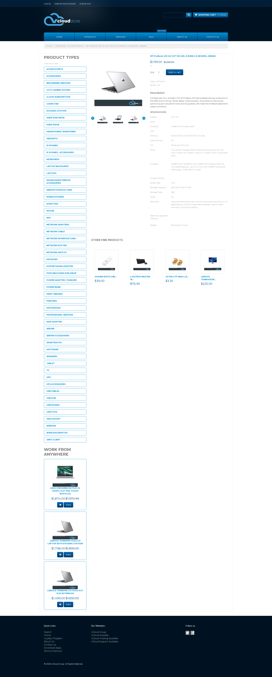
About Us (49, 641)
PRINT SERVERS (54, 294)
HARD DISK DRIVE (55, 118)
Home (59, 37)
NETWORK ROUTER (56, 245)
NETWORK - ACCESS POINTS (69, 46)
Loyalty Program (53, 638)
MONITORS (52, 204)
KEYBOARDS (52, 159)
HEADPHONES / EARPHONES (61, 131)
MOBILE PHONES (55, 197)
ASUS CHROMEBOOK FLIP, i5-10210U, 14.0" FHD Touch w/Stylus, (65, 491)
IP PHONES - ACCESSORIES (60, 152)
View (68, 504)
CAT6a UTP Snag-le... (177, 276)
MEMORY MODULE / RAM (59, 190)
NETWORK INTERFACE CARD (61, 238)
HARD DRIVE (52, 124)
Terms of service (53, 651)
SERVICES (120, 37)
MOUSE (50, 211)
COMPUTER (52, 104)
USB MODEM (53, 405)
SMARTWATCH (54, 342)
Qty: (152, 72)
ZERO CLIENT (53, 439)
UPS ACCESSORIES (55, 384)
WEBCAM (51, 426)
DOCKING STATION (56, 111)
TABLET (50, 363)
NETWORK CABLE (55, 231)
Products (90, 37)
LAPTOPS (160, 81)
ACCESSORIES (53, 76)
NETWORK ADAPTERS (57, 224)
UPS (48, 377)
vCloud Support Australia (104, 641)
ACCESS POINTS (54, 69)
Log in (47, 4)
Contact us (212, 37)
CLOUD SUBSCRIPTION (58, 97)
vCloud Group (98, 632)
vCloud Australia (99, 635)
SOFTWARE (52, 349)
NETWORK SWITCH (56, 252)
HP (158, 85)
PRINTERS (51, 301)
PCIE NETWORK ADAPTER (59, 266)
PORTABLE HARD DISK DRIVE (61, 273)
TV (47, 370)
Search (47, 632)
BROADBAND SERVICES (58, 83)
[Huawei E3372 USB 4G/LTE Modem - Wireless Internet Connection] (106, 262)
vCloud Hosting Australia (104, 638)
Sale (157, 35)
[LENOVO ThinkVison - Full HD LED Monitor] (213, 262)
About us (182, 37)
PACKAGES (51, 259)
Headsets (51, 138)
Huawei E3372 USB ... (106, 276)
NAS (48, 217)
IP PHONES (52, 145)
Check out (85, 4)
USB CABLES (52, 391)
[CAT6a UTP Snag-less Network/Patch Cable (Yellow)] (177, 262)
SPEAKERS (51, 356)
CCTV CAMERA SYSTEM (58, 90)
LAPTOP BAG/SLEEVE (57, 166)
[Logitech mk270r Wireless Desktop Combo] (142, 262)
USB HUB (51, 398)
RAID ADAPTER (54, 322)
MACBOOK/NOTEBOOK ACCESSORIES (58, 181)
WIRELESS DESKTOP (57, 433)
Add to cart (174, 72)
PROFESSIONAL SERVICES (59, 315)
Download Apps (52, 647)
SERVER (50, 328)
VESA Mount (53, 419)
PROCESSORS (53, 308)
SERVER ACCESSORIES (57, 335)
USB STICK (51, 412)
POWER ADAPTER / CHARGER (61, 280)
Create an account (65, 4)
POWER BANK (53, 287)
